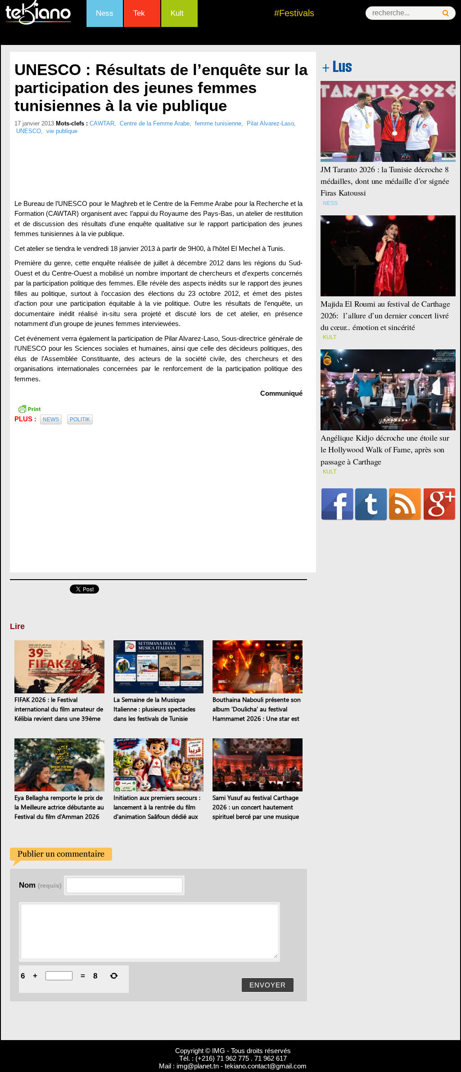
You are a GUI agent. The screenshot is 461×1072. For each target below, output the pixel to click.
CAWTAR (102, 123)
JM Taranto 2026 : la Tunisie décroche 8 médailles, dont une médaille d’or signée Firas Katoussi (385, 181)
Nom (40, 885)
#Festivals (294, 13)
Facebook (337, 504)
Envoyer (267, 985)
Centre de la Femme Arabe (155, 123)
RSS (405, 504)
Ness (104, 13)
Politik (80, 419)
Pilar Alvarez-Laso (270, 123)
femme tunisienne (218, 123)
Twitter (371, 504)
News (51, 419)
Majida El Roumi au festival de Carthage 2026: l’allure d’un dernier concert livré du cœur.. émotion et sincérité (385, 315)
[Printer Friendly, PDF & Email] (29, 408)
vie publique (61, 131)
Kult (177, 13)
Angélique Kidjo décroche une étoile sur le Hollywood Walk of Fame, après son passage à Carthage (385, 449)
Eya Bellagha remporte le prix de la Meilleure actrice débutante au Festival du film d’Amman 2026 (59, 807)
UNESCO (28, 131)
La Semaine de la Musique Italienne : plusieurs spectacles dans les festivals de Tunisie (154, 709)
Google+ (440, 504)
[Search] (446, 13)
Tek (139, 13)
